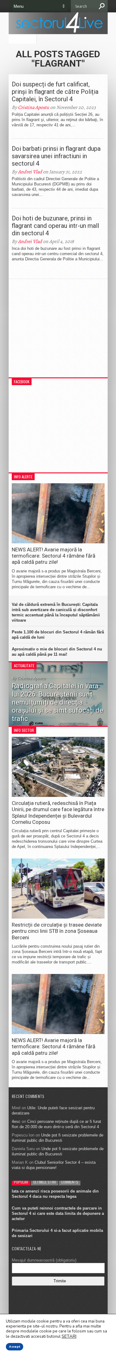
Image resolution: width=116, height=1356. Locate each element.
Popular (21, 1181)
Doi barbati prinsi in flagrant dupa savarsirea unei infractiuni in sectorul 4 (56, 156)
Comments (69, 1181)
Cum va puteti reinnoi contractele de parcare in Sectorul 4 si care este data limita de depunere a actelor (58, 1213)
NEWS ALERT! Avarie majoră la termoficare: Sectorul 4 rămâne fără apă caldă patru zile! (53, 555)
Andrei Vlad (30, 171)
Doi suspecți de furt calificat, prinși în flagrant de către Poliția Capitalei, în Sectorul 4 (55, 91)
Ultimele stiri (44, 1181)
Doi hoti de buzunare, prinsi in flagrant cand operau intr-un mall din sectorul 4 (55, 226)
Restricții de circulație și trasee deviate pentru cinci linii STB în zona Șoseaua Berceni (57, 931)
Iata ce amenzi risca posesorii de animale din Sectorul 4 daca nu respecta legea (55, 1194)
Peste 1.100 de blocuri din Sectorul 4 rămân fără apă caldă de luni (58, 635)
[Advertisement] (58, 331)
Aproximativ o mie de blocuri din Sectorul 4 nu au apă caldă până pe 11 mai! (57, 652)
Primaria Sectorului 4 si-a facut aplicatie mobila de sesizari (57, 1233)
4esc (16, 1121)
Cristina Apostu (33, 107)
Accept (14, 1347)
